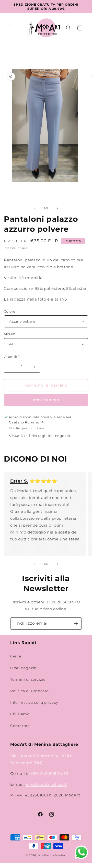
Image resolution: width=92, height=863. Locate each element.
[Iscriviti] (76, 623)
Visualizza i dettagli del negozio (39, 435)
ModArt (43, 855)
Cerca (15, 656)
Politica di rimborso (29, 691)
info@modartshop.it (46, 784)
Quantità (12, 357)
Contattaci (20, 725)
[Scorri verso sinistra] (34, 208)
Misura (9, 334)
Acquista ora (46, 399)
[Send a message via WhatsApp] (81, 852)
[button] (10, 28)
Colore (9, 311)
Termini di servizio (27, 679)
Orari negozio (23, 668)
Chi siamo (19, 714)
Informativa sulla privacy (34, 702)
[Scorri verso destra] (57, 208)
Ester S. (19, 481)
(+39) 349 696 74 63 (48, 773)
